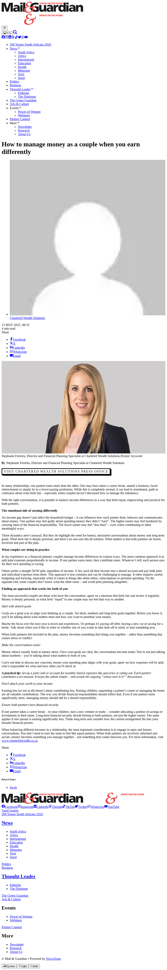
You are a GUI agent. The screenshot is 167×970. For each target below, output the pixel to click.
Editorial (15, 885)
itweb (13, 787)
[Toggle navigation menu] (5, 28)
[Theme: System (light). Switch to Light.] (7, 33)
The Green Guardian (15, 895)
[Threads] (13, 37)
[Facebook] (3, 37)
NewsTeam (53, 958)
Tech (13, 853)
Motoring (16, 849)
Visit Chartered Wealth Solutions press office (56, 471)
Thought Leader (19, 876)
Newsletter (17, 944)
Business (7, 867)
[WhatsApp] (22, 37)
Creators (13, 810)
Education (16, 842)
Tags (5, 810)
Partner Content (12, 927)
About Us (16, 952)
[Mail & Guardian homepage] (83, 14)
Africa (14, 835)
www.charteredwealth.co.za (19, 740)
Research (16, 948)
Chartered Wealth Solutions (27, 318)
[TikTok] (16, 37)
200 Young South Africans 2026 (22, 814)
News (7, 822)
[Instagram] (6, 37)
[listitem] (10, 807)
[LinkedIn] (9, 37)
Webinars (16, 920)
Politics (6, 864)
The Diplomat (19, 888)
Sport (13, 857)
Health (14, 846)
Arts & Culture (11, 899)
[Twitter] (19, 37)
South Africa (18, 831)
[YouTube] (26, 37)
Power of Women (21, 916)
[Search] (15, 33)
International (18, 839)
